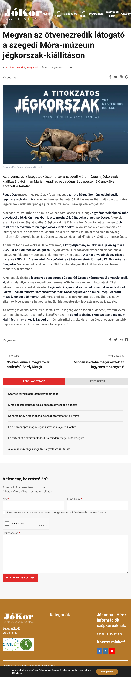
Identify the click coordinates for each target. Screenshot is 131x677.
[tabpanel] (65, 421)
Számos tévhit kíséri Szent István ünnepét (33, 394)
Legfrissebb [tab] (97, 381)
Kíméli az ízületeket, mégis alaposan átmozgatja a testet (42, 405)
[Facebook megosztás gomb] (110, 77)
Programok (33, 67)
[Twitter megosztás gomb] (115, 77)
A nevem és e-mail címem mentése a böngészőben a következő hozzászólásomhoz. (58, 512)
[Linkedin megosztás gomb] (121, 77)
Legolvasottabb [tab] (34, 381)
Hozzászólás (11, 533)
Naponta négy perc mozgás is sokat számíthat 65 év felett (43, 416)
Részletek (17, 673)
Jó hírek (9, 67)
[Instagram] (105, 651)
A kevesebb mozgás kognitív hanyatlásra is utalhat (39, 449)
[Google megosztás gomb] (126, 77)
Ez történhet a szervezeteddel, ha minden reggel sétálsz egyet (46, 438)
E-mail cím (74, 499)
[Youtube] (112, 651)
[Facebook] (99, 651)
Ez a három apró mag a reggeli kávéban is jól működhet (42, 427)
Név (6, 499)
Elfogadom (107, 671)
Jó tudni (20, 67)
